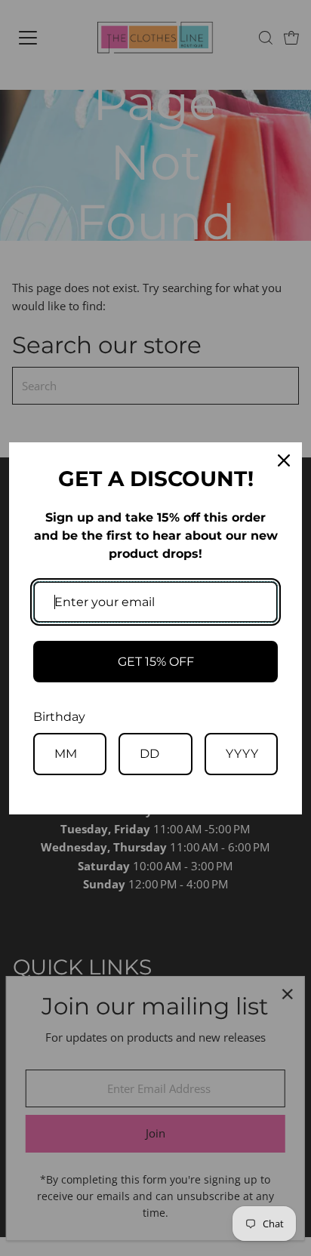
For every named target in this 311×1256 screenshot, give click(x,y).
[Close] (284, 460)
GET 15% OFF (156, 661)
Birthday (59, 717)
